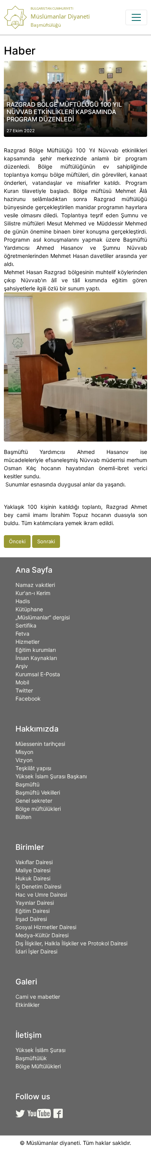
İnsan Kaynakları (36, 658)
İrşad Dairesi (31, 919)
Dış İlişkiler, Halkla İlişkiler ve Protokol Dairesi (71, 943)
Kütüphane (29, 609)
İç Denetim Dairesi (38, 886)
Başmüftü (27, 784)
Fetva (22, 633)
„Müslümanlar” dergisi (42, 617)
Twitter (24, 690)
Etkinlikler (27, 1004)
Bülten (23, 817)
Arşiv (21, 666)
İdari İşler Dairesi (36, 951)
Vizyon (24, 760)
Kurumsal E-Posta (37, 674)
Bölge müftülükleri (38, 808)
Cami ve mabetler (37, 996)
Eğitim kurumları (35, 649)
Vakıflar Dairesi (34, 862)
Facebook (28, 698)
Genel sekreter (33, 800)
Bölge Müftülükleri (38, 1066)
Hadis (22, 601)
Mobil (22, 682)
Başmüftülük (31, 1058)
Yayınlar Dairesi (34, 902)
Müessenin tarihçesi (40, 743)
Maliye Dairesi (32, 870)
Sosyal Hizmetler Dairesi (45, 927)
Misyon (24, 752)
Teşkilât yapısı (33, 768)
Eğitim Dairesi (32, 910)
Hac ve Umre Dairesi (41, 894)
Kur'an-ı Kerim (32, 593)
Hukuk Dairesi (32, 878)
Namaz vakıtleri (35, 585)
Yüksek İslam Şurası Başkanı (51, 776)
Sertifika (25, 625)
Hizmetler (27, 641)
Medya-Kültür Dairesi (42, 935)
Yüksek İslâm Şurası (40, 1050)
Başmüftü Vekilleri (37, 792)
